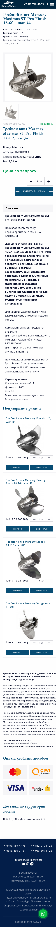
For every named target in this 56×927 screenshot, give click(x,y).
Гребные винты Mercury (15, 36)
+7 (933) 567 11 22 (41, 850)
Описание (11, 208)
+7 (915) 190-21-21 (14, 850)
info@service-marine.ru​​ (28, 859)
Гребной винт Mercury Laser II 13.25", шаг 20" (25, 543)
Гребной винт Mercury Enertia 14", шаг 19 (28, 420)
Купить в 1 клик (34, 191)
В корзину (17, 467)
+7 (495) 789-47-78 (14, 845)
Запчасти (32, 29)
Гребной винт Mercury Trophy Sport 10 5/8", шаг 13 (26, 481)
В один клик (41, 467)
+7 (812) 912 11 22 (41, 845)
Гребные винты (11, 32)
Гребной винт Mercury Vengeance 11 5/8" (28, 605)
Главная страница (12, 29)
